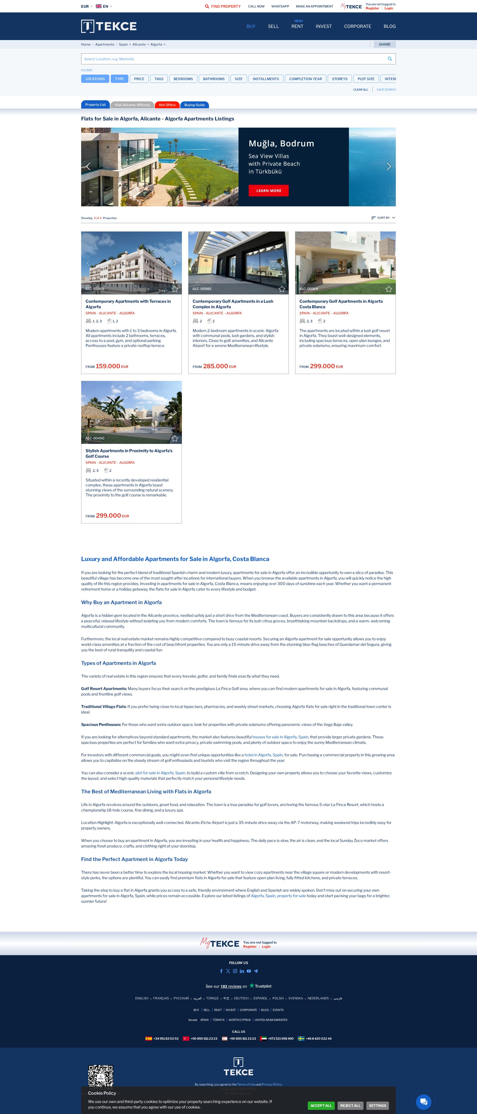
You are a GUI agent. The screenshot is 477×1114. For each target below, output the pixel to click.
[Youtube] (248, 971)
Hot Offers (167, 105)
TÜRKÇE (212, 998)
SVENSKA (295, 998)
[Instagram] (235, 971)
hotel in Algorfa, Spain (264, 754)
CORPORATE (357, 26)
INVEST (324, 26)
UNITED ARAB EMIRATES (271, 1019)
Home (86, 44)
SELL (273, 26)
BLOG (390, 26)
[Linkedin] (242, 971)
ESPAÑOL (260, 998)
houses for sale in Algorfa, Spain (280, 736)
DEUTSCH (241, 998)
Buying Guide (194, 105)
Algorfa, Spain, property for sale (278, 895)
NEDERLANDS (318, 998)
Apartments (104, 44)
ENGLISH (142, 998)
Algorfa (156, 44)
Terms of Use (246, 1084)
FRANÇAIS (161, 998)
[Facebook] (221, 971)
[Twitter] (228, 971)
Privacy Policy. (272, 1084)
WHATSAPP (280, 6)
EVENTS (278, 1010)
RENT (297, 26)
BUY (251, 26)
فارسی (337, 998)
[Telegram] (255, 971)
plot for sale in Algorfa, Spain (160, 772)
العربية (198, 998)
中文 (226, 998)
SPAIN (204, 1019)
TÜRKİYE (219, 1019)
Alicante (139, 44)
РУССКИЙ (181, 998)
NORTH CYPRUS (240, 1019)
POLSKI (278, 998)
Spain (123, 44)
